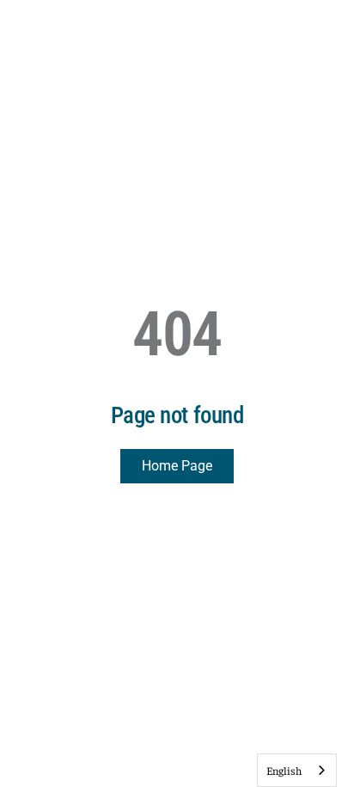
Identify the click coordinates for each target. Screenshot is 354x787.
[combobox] (297, 770)
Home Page (177, 466)
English (284, 770)
